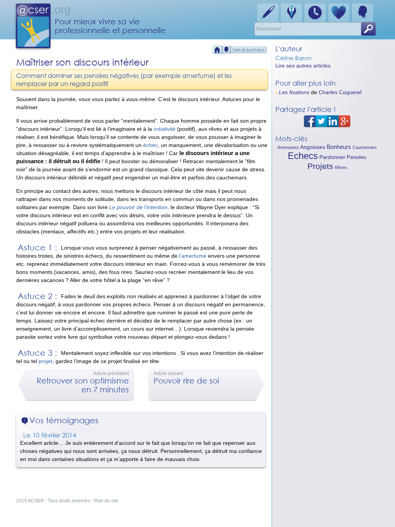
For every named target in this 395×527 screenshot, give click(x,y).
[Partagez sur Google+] (344, 121)
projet (45, 361)
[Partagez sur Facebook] (310, 121)
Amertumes (288, 147)
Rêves (341, 167)
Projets (320, 166)
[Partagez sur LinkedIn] (333, 121)
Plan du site (106, 500)
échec (150, 145)
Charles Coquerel (340, 92)
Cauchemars (365, 147)
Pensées (356, 157)
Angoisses (312, 147)
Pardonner (332, 157)
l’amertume (192, 256)
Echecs (303, 155)
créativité (165, 129)
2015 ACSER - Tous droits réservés (53, 500)
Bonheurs (339, 147)
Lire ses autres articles (303, 65)
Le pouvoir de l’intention (138, 207)
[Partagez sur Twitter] (321, 121)
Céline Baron (293, 58)
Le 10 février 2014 (49, 435)
